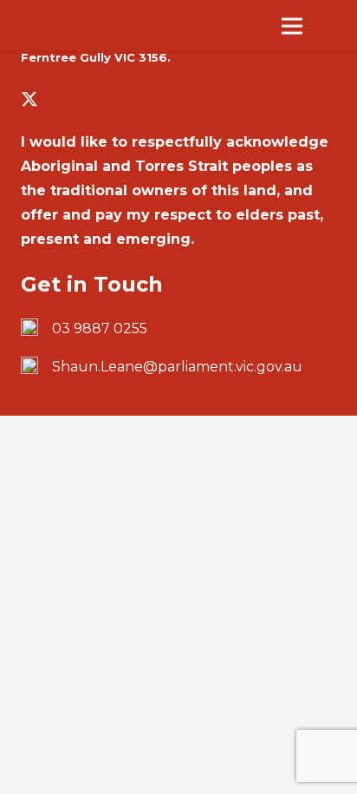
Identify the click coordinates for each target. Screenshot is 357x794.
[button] (333, 26)
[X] (29, 99)
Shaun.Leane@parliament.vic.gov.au (177, 366)
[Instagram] (87, 99)
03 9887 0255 (99, 328)
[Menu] (292, 26)
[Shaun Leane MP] (100, 26)
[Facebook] (59, 99)
